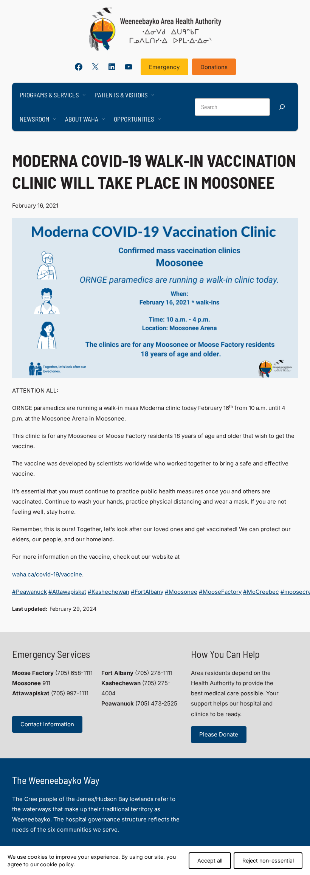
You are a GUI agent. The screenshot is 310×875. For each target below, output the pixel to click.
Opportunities (134, 119)
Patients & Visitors (121, 95)
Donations (214, 67)
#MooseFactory (220, 591)
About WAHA (81, 119)
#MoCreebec (261, 591)
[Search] (282, 107)
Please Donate (218, 734)
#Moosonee (181, 591)
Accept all (209, 860)
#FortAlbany (147, 591)
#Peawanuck (29, 591)
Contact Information (47, 724)
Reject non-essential (268, 860)
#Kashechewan (108, 591)
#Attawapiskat (67, 591)
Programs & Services (49, 95)
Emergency (164, 67)
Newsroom (35, 119)
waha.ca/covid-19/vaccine (47, 574)
